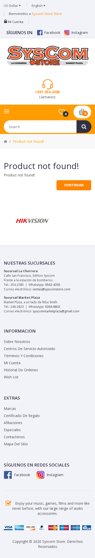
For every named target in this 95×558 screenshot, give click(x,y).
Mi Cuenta (12, 362)
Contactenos (14, 436)
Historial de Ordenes (21, 369)
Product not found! (28, 141)
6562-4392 (52, 285)
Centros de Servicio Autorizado (29, 348)
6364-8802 (52, 307)
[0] (62, 112)
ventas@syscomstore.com (51, 289)
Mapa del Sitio (16, 443)
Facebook (52, 32)
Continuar (74, 185)
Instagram (79, 32)
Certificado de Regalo (22, 415)
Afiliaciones (13, 422)
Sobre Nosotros (17, 341)
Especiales (12, 429)
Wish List (11, 377)
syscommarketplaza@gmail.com (56, 311)
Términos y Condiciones (24, 355)
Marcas (10, 408)
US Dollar (11, 5)
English (37, 5)
